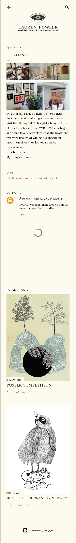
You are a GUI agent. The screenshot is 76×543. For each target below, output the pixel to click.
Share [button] (9, 172)
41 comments (24, 504)
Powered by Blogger (41, 530)
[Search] (67, 6)
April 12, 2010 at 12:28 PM (48, 198)
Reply (23, 214)
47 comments (24, 392)
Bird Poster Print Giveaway (36, 498)
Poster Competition (29, 385)
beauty (19, 178)
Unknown (25, 198)
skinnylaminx (52, 178)
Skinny (22, 123)
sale (40, 178)
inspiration (31, 178)
